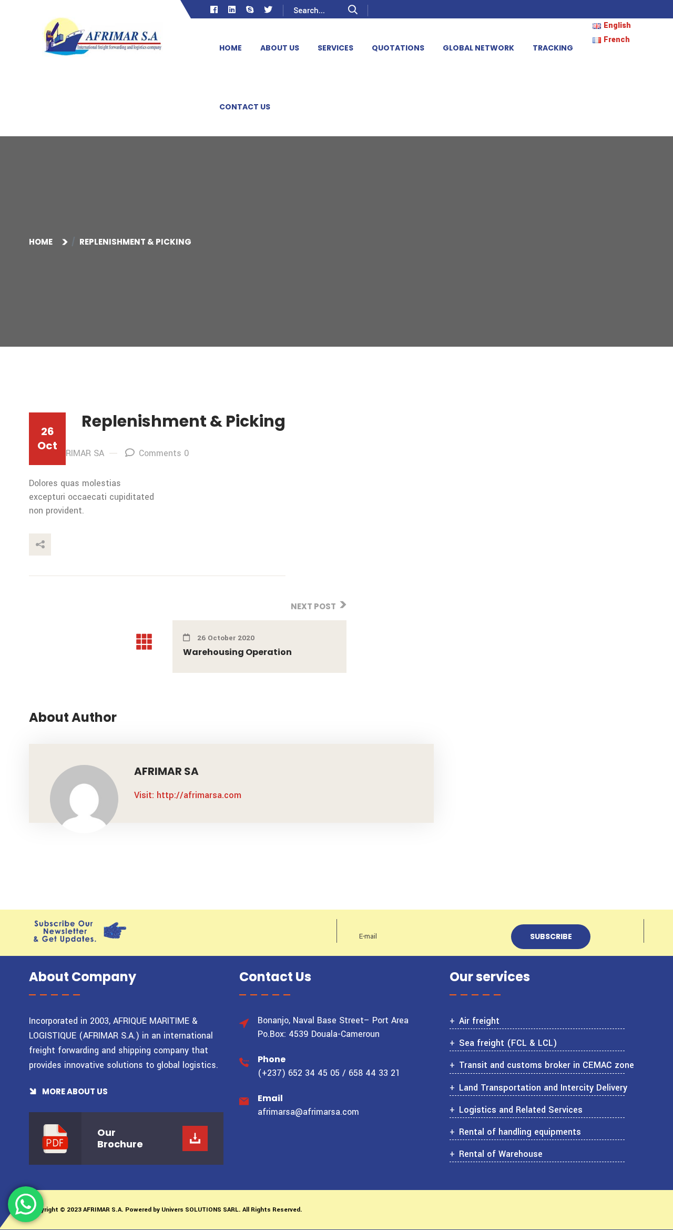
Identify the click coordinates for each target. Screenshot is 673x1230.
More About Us (74, 1091)
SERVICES (335, 48)
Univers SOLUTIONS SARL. (200, 1209)
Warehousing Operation (237, 652)
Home (42, 241)
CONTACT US (244, 107)
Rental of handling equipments (520, 1132)
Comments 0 (164, 453)
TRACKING (553, 48)
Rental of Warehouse (501, 1154)
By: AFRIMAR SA (73, 453)
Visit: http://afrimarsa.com (187, 795)
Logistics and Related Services (521, 1110)
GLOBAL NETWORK (478, 48)
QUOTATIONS (398, 48)
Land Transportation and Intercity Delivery (543, 1088)
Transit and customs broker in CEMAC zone (546, 1065)
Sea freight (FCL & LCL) (508, 1043)
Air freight (479, 1021)
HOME (230, 48)
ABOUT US (279, 48)
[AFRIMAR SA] (102, 38)
